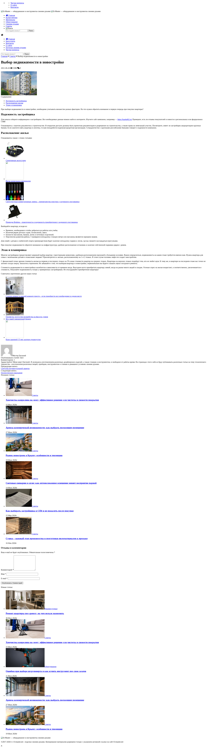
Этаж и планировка (14, 105)
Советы (9, 26)
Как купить (10, 41)
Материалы (10, 20)
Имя (3, 574)
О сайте (14, 5)
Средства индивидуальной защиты (15, 368)
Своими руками (12, 24)
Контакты (15, 7)
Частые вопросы (17, 3)
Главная (11, 15)
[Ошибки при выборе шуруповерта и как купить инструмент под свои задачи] (25, 667)
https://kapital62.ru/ (125, 119)
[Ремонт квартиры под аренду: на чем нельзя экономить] (25, 609)
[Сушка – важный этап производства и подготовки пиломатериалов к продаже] (19, 534)
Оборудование (12, 22)
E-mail (4, 578)
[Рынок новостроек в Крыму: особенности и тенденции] (19, 451)
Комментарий (7, 570)
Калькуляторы (11, 18)
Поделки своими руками (16, 48)
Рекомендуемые (51, 609)
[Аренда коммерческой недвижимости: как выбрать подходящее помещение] (19, 423)
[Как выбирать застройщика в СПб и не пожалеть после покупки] (19, 506)
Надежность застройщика (16, 101)
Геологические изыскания (11, 373)
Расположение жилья (14, 103)
